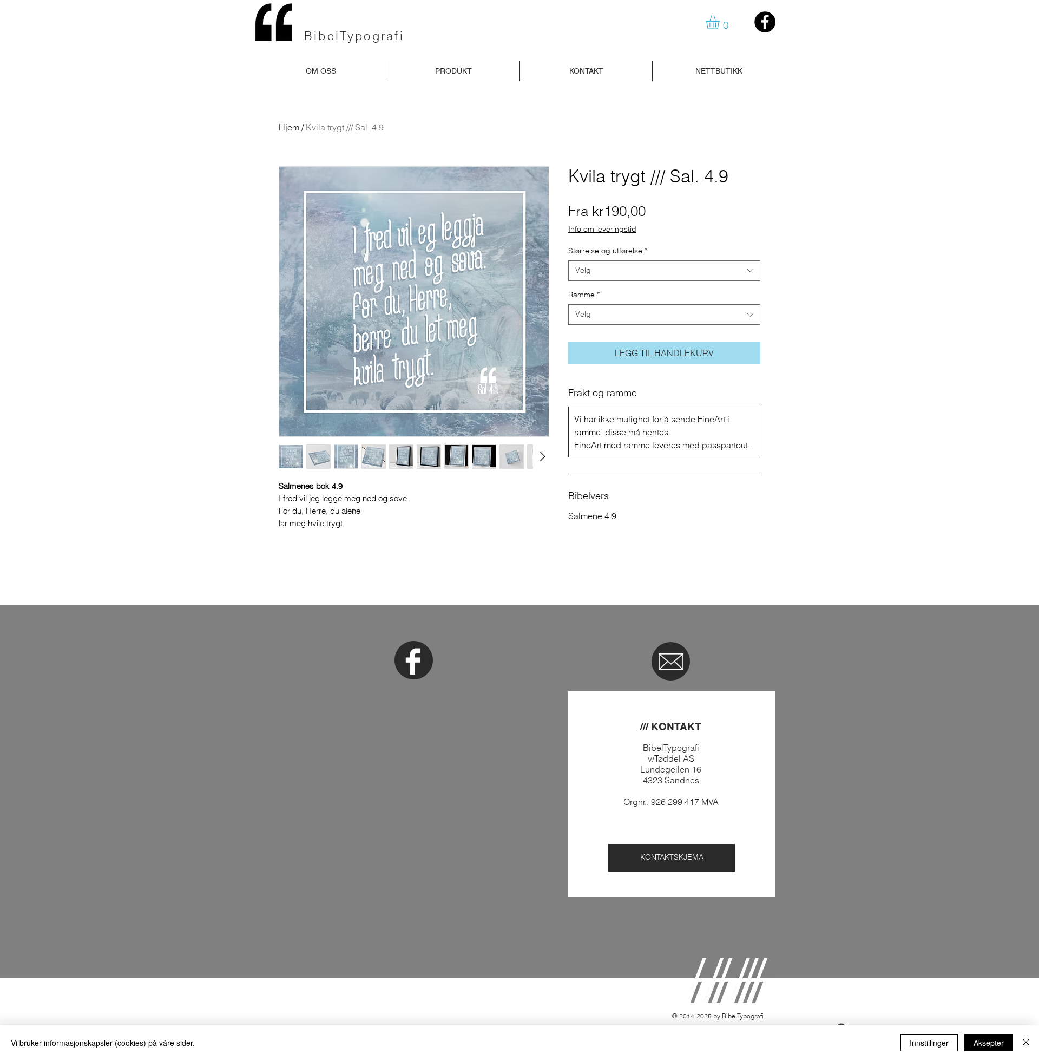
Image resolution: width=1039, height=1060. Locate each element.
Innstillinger (929, 1042)
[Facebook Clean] (412, 661)
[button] (721, 22)
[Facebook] (764, 21)
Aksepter (989, 1042)
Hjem (289, 127)
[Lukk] (1026, 1042)
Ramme (584, 294)
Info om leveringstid (602, 229)
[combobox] (664, 270)
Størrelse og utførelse (607, 251)
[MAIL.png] (671, 661)
